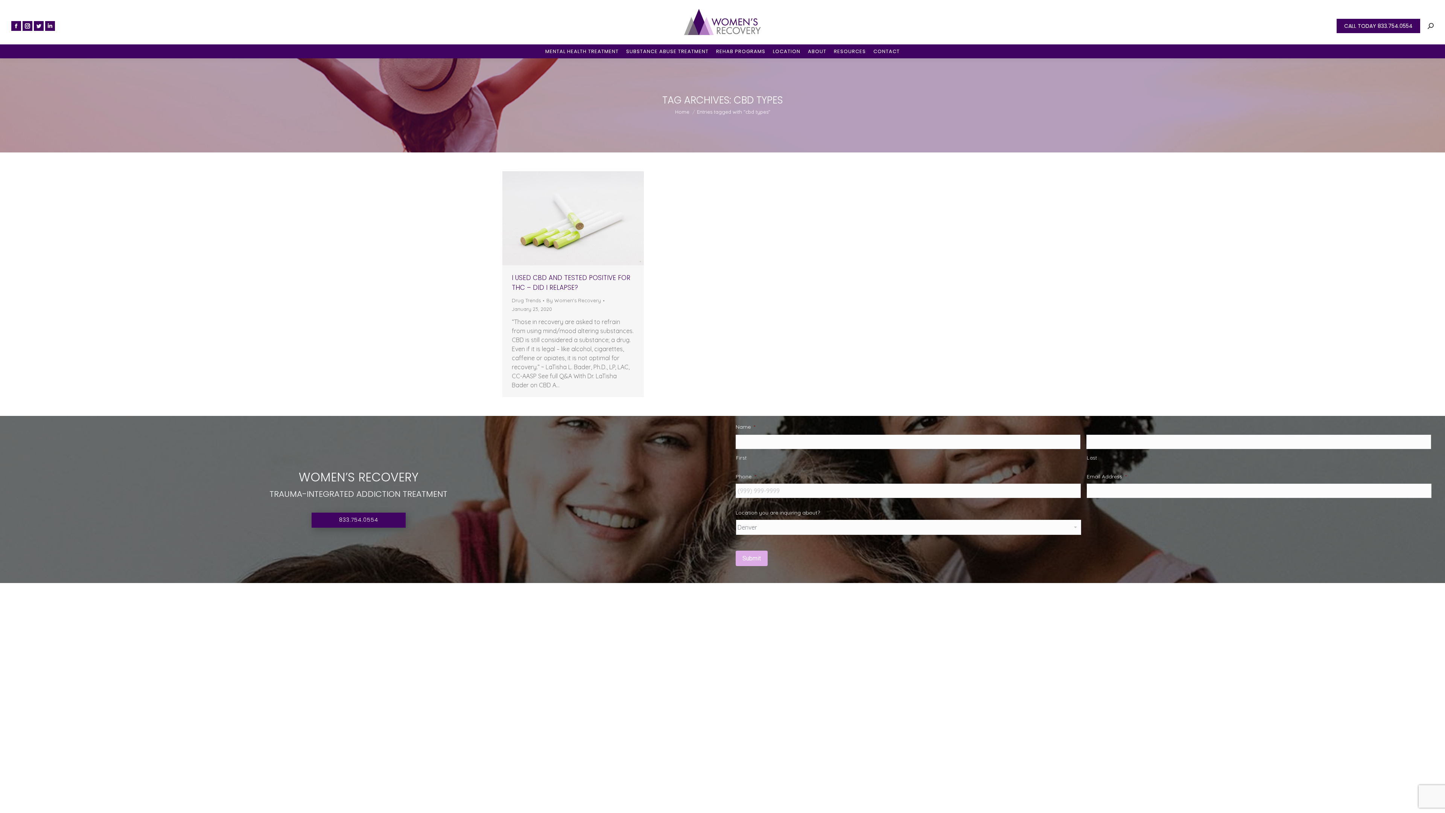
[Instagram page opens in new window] (27, 26)
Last (1092, 458)
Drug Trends (526, 300)
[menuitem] (581, 51)
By (573, 300)
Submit (751, 558)
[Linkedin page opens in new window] (50, 26)
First (741, 458)
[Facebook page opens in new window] (16, 26)
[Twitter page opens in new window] (39, 26)
